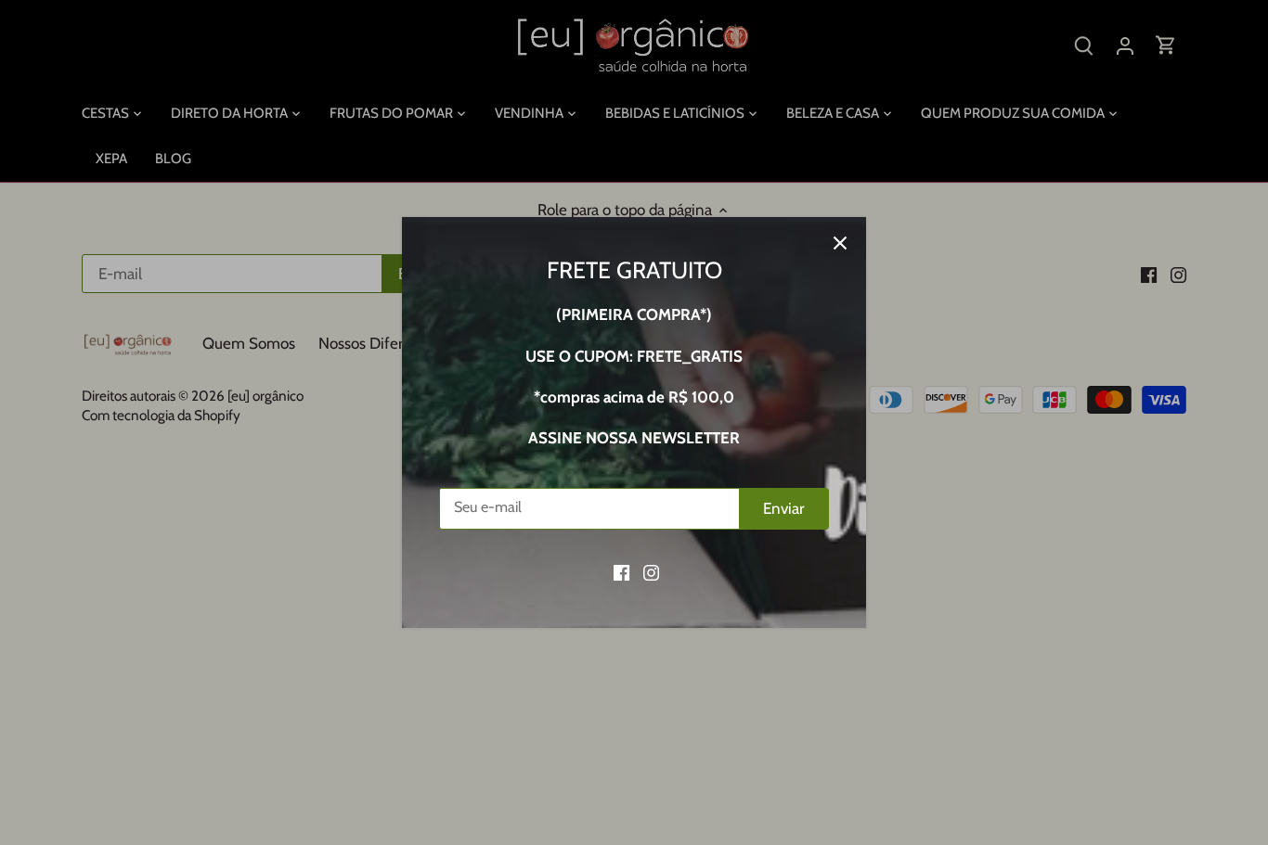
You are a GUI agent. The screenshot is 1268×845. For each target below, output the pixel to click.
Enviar (783, 508)
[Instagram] (651, 572)
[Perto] (840, 243)
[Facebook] (621, 572)
